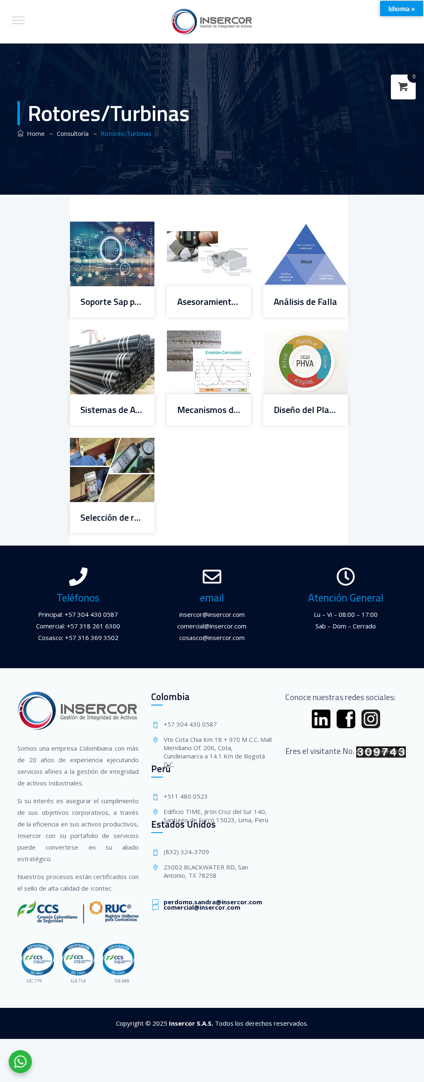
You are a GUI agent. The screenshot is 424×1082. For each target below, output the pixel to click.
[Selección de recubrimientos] (102, 444)
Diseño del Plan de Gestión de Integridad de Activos (305, 410)
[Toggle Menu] (18, 20)
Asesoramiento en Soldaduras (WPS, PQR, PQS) (209, 302)
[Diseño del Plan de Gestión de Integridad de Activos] (295, 336)
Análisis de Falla (305, 302)
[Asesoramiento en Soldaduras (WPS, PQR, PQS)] (198, 228)
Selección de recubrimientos (112, 517)
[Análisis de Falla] (295, 228)
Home (34, 133)
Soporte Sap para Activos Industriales (112, 302)
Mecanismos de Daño (209, 410)
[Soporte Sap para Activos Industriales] (102, 228)
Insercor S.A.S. (191, 1023)
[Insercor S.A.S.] (212, 21)
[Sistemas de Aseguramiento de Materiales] (102, 336)
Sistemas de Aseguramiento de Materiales (112, 410)
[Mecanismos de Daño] (198, 336)
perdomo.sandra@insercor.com (213, 902)
